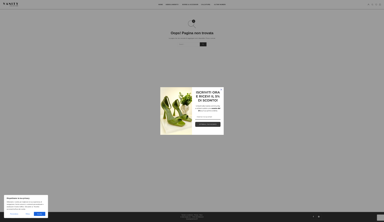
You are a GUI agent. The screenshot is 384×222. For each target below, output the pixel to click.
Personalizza (14, 214)
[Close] (221, 89)
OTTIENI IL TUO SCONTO (207, 124)
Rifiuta (28, 214)
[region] (26, 206)
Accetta (39, 214)
